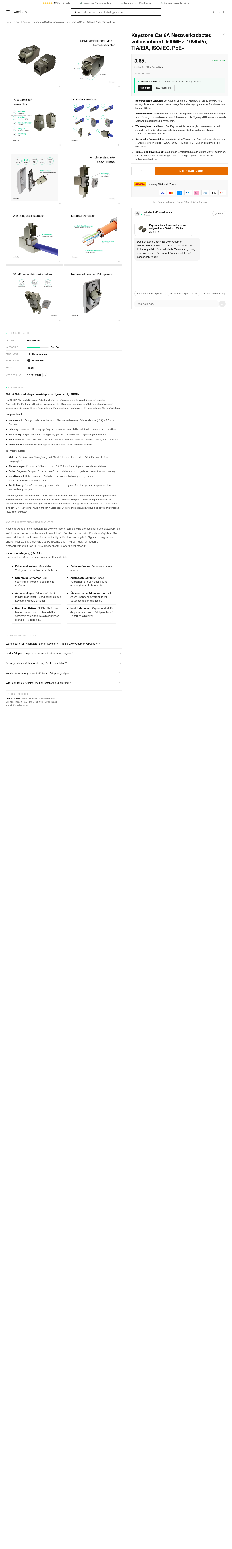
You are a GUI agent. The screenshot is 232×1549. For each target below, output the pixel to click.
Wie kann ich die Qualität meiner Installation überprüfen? (38, 683)
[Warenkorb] (224, 11)
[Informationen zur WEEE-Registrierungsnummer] (44, 375)
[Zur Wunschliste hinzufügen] (225, 35)
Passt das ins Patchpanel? (150, 293)
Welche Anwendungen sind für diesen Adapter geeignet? (38, 673)
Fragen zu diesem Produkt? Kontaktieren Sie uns (182, 202)
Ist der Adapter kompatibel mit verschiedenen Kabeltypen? (39, 653)
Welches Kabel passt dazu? (183, 293)
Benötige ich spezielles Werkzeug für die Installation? (36, 663)
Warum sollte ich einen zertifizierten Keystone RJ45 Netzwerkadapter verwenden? (53, 643)
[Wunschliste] (218, 11)
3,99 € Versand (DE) (154, 66)
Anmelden (145, 87)
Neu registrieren (164, 87)
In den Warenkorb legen (215, 293)
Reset (220, 213)
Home (8, 21)
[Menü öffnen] (8, 12)
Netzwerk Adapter (22, 21)
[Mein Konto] (212, 11)
